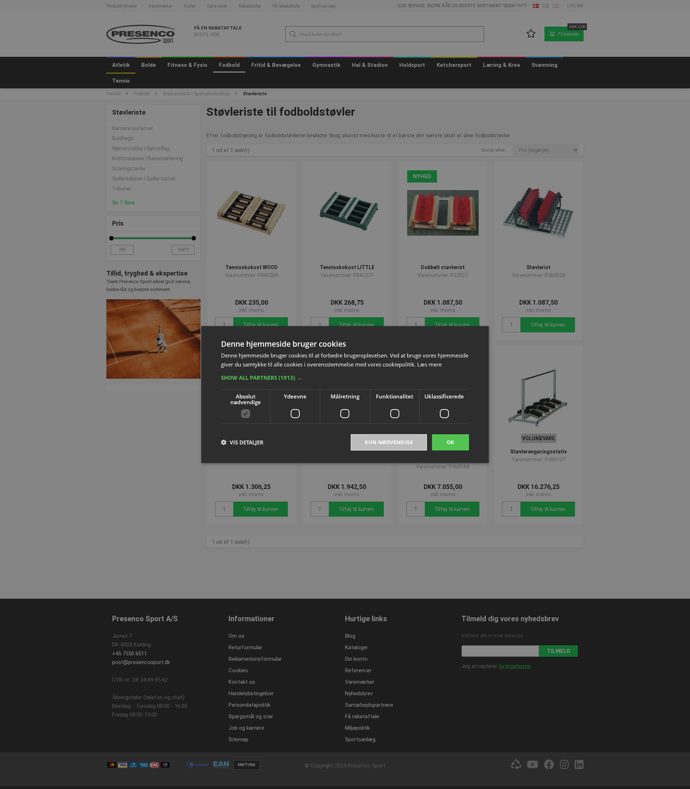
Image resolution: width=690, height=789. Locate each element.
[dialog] (345, 394)
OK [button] (450, 442)
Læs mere (429, 364)
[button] (345, 377)
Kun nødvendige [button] (389, 442)
